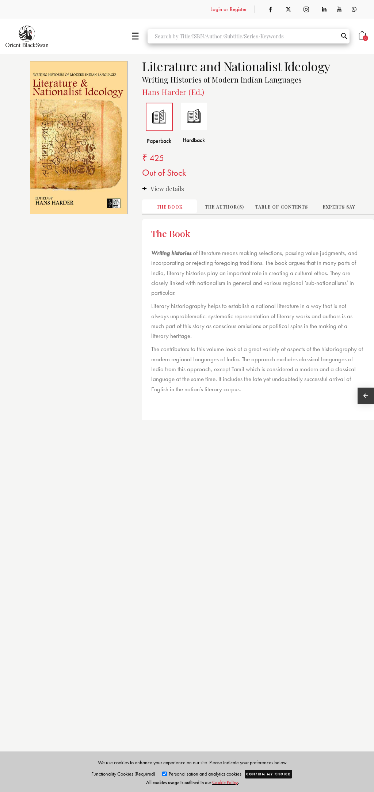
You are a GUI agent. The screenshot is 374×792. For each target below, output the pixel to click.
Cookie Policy (225, 782)
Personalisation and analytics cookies (204, 773)
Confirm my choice (268, 774)
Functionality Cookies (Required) (123, 773)
